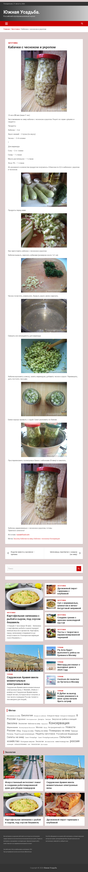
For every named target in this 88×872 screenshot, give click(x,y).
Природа (74, 731)
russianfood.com (22, 535)
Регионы (10, 734)
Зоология (22, 723)
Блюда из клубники (40, 716)
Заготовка (13, 43)
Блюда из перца (53, 716)
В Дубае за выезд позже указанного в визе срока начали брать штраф (67, 697)
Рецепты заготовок (45, 733)
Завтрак (48, 719)
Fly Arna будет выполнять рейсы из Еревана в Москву (68, 653)
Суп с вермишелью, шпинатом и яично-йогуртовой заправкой (69, 606)
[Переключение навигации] (6, 23)
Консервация (55, 539)
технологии (35, 744)
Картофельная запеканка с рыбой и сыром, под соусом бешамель (23, 619)
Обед (18, 731)
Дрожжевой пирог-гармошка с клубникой (67, 591)
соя (29, 744)
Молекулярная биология (27, 727)
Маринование (12, 727)
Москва (39, 727)
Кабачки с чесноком (41, 539)
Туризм (10, 674)
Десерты (41, 719)
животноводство (62, 741)
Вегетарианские (32, 719)
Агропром (10, 777)
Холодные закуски (27, 741)
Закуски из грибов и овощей (64, 719)
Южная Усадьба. (21, 12)
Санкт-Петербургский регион (48, 737)
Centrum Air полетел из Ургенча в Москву (68, 680)
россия (75, 741)
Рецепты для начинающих (24, 734)
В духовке (21, 719)
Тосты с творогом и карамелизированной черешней (68, 635)
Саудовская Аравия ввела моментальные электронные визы (22, 680)
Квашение (44, 724)
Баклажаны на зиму (13, 716)
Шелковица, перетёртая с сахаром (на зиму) (63, 553)
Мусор (45, 727)
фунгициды (44, 744)
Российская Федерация (67, 734)
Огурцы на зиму (28, 731)
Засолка (17, 539)
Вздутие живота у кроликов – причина (22, 553)
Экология (40, 741)
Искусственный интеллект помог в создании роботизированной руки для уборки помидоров (23, 785)
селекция (10, 744)
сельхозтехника (20, 744)
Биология (27, 715)
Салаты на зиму (15, 737)
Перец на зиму (41, 731)
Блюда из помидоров (67, 716)
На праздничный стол (56, 727)
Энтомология (49, 741)
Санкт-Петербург (31, 737)
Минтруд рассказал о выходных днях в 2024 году (68, 667)
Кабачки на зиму (26, 539)
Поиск (79, 568)
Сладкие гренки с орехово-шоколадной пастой (68, 620)
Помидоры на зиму (59, 730)
